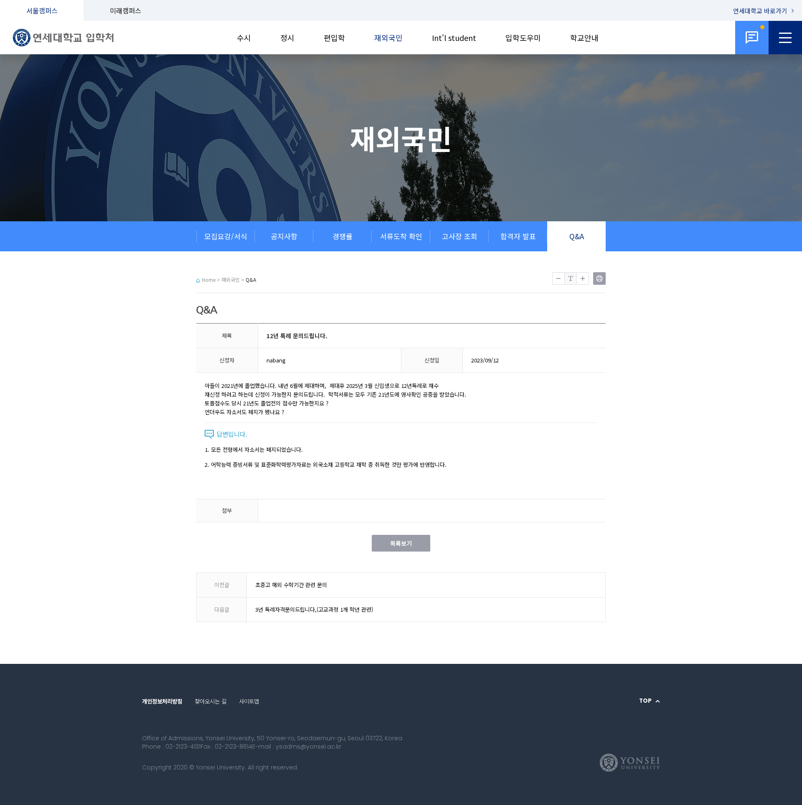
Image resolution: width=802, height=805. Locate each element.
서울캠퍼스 (42, 10)
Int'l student (454, 37)
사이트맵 (249, 701)
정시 (287, 37)
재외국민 (388, 37)
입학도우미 (523, 37)
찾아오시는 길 (210, 701)
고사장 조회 (459, 236)
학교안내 (584, 37)
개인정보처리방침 (162, 701)
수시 (244, 37)
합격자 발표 (518, 236)
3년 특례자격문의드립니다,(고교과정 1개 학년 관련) (314, 609)
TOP (645, 701)
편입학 (334, 37)
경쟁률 (342, 236)
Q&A (576, 236)
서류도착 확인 (401, 236)
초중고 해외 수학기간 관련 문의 (291, 585)
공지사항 (284, 236)
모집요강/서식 (225, 236)
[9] (752, 37)
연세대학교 (760, 10)
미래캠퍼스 (125, 10)
